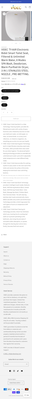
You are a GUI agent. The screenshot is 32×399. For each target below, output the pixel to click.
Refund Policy (7, 276)
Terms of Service (8, 284)
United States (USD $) (14, 383)
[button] (2, 7)
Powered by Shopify (19, 395)
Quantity (3, 109)
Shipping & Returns (9, 268)
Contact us (7, 260)
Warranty (6, 272)
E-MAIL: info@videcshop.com (12, 354)
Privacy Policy (7, 280)
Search (5, 252)
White (5, 98)
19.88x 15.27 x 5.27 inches (10, 91)
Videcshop (13, 395)
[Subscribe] (26, 364)
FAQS (5, 264)
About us (6, 256)
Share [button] (5, 234)
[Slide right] (20, 43)
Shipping (3, 81)
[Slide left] (12, 43)
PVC (4, 105)
